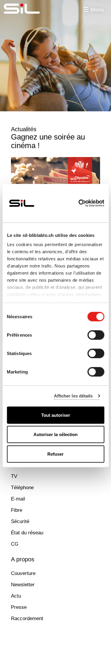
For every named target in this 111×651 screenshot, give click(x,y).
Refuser (55, 453)
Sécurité (20, 521)
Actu (16, 596)
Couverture (23, 573)
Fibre (16, 510)
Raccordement (27, 618)
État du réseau (27, 533)
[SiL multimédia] (28, 9)
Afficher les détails (73, 395)
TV (14, 476)
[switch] (95, 335)
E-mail (18, 499)
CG (14, 544)
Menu (97, 10)
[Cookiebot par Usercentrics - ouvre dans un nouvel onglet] (79, 203)
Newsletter (23, 584)
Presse (19, 607)
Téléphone (22, 487)
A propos (22, 559)
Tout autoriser (55, 414)
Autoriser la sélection (55, 434)
